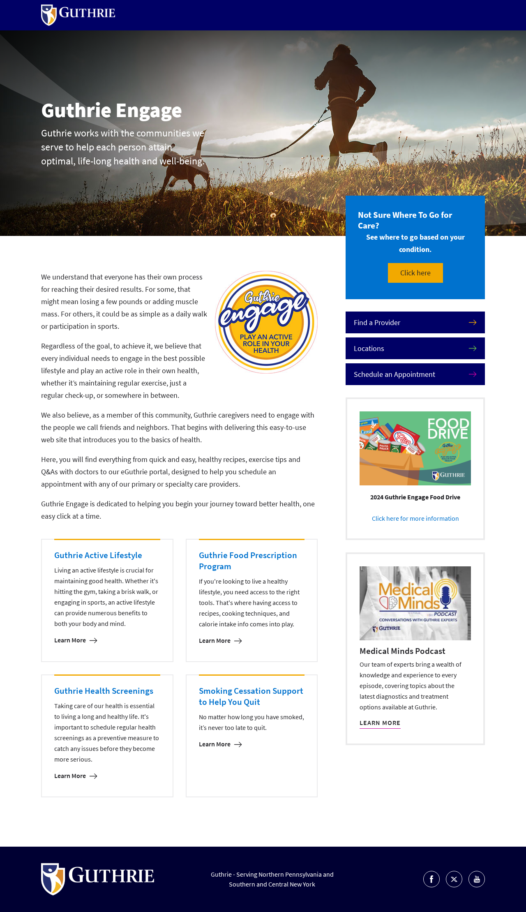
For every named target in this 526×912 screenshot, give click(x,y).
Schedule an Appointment (394, 374)
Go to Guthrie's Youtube (476, 879)
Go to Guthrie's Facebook (431, 879)
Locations (369, 348)
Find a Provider (377, 322)
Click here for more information (415, 518)
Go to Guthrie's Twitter (454, 879)
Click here (415, 272)
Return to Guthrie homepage (78, 15)
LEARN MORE (380, 722)
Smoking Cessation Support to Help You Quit (251, 696)
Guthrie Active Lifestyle (98, 555)
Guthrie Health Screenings (103, 690)
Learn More (70, 640)
